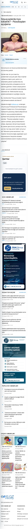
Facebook (6, 55)
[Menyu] (2, 2)
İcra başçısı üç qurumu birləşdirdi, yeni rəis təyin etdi (14, 390)
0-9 (13, 7)
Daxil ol (7, 188)
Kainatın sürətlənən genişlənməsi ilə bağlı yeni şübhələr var (13, 238)
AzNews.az (14, 104)
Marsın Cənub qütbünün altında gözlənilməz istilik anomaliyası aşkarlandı (11, 321)
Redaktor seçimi (5, 511)
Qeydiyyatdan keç (17, 188)
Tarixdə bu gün (5, 519)
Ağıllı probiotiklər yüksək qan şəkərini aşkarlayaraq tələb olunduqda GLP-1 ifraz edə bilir (20, 482)
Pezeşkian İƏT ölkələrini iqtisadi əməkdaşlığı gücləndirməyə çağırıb (12, 201)
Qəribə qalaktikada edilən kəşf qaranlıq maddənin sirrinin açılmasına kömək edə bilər (14, 330)
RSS (2, 521)
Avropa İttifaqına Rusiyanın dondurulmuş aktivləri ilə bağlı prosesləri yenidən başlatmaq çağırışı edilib (13, 219)
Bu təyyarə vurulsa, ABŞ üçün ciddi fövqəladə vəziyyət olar (15, 423)
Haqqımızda (20, 509)
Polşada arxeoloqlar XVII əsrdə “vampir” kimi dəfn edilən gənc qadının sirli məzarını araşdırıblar (13, 304)
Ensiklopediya (5, 7)
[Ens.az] (14, 2)
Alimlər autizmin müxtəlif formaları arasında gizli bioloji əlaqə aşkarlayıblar (7, 454)
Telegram (11, 55)
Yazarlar (3, 516)
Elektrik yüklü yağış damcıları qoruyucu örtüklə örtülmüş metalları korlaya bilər (13, 296)
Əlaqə (19, 511)
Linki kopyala (11, 28)
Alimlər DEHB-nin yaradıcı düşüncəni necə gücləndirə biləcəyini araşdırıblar (20, 455)
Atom (6, 521)
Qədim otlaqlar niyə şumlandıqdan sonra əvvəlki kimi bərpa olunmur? (14, 313)
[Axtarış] (21, 2)
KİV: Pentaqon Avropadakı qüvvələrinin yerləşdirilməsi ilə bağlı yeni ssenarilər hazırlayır (13, 229)
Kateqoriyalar (5, 514)
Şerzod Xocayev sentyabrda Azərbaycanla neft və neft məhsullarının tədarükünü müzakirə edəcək (14, 209)
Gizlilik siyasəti (21, 516)
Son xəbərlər (4, 509)
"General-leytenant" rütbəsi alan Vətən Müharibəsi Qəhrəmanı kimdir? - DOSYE (14, 414)
